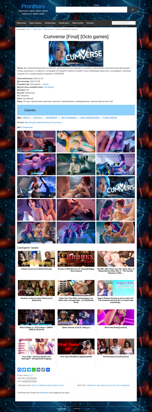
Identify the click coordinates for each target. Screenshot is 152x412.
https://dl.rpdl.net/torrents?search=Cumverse (43, 122)
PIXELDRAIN (110, 117)
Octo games (49, 87)
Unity (34, 381)
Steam (46, 84)
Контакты (90, 23)
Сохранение (27, 127)
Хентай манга (64, 23)
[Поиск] (132, 10)
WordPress (83, 408)
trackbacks (44, 393)
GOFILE (38, 117)
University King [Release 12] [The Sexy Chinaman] (108, 385)
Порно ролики (77, 23)
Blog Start (92, 408)
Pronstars (33, 6)
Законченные (31, 378)
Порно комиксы (35, 23)
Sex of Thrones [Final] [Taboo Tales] (48, 385)
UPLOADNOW (68, 117)
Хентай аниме (50, 23)
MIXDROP (51, 117)
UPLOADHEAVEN (89, 117)
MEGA (26, 117)
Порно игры (21, 23)
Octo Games (27, 381)
